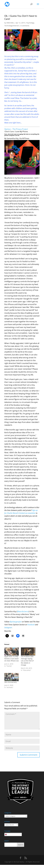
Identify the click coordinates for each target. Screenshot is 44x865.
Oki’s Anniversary (10, 682)
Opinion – (8, 129)
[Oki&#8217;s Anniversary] (11, 677)
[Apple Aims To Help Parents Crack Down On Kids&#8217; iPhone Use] (11, 651)
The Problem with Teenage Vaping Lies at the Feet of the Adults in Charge (27, 661)
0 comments (25, 26)
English (9, 834)
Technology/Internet (11, 26)
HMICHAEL (10, 23)
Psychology (30, 23)
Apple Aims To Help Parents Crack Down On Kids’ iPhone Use (11, 659)
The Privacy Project (20, 129)
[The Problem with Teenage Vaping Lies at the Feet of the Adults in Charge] (28, 651)
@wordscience (23, 611)
